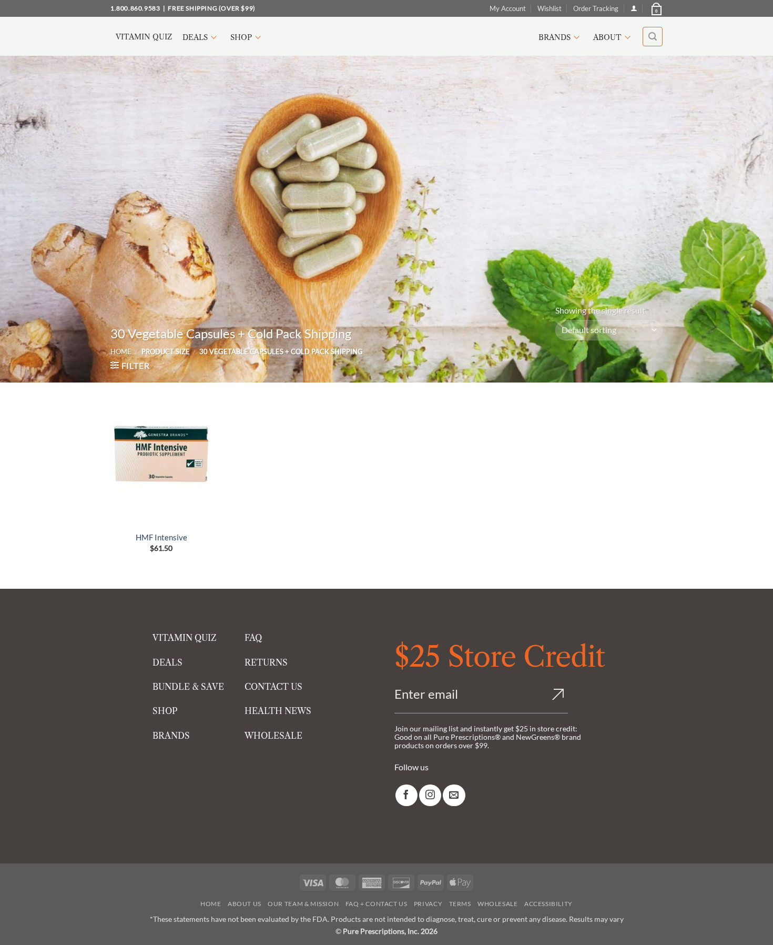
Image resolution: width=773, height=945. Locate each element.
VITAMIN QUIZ (184, 637)
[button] (656, 8)
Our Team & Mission (303, 904)
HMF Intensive (161, 537)
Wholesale (497, 904)
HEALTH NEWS (278, 711)
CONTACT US (273, 686)
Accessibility (548, 904)
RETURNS (266, 662)
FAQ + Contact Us (376, 904)
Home (120, 351)
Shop (241, 37)
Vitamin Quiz (144, 37)
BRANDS (171, 735)
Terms (460, 904)
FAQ (253, 637)
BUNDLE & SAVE (188, 686)
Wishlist (549, 8)
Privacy (428, 904)
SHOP (165, 711)
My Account (508, 8)
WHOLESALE (273, 735)
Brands (554, 37)
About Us (244, 904)
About (607, 37)
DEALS (167, 662)
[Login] (633, 8)
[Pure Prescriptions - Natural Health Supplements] (386, 36)
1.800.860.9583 (135, 8)
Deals (195, 37)
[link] (406, 795)
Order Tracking (595, 8)
